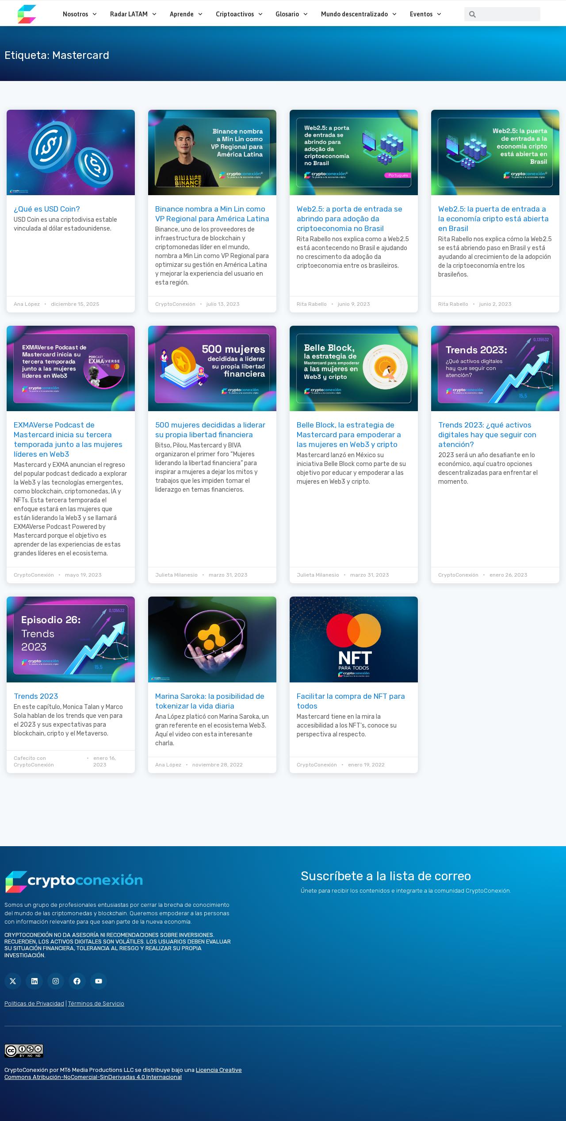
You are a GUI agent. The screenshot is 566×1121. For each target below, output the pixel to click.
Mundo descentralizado (354, 14)
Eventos (421, 14)
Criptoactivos (235, 14)
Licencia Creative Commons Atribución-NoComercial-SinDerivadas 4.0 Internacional (123, 1074)
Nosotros (75, 14)
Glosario (287, 14)
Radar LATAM (129, 14)
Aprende (182, 14)
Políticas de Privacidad (34, 1003)
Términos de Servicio (96, 1003)
